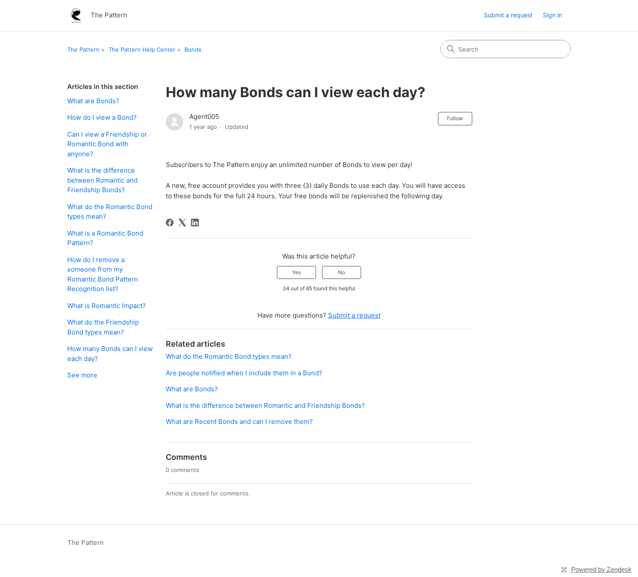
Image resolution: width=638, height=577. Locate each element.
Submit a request (508, 15)
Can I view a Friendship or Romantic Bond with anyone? (107, 144)
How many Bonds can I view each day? (110, 353)
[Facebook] (170, 222)
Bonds (192, 49)
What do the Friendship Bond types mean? (103, 327)
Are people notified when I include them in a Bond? (244, 373)
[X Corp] (182, 222)
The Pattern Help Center (142, 49)
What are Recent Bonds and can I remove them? (239, 421)
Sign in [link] (552, 15)
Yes (296, 272)
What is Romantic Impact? (106, 306)
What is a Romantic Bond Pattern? (105, 238)
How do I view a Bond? (102, 117)
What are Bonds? (93, 101)
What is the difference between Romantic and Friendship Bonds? (102, 180)
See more (82, 375)
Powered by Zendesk (601, 569)
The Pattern (83, 49)
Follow (455, 118)
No (341, 272)
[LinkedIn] (195, 222)
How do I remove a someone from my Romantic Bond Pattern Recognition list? (102, 274)
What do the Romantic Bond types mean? (109, 212)
